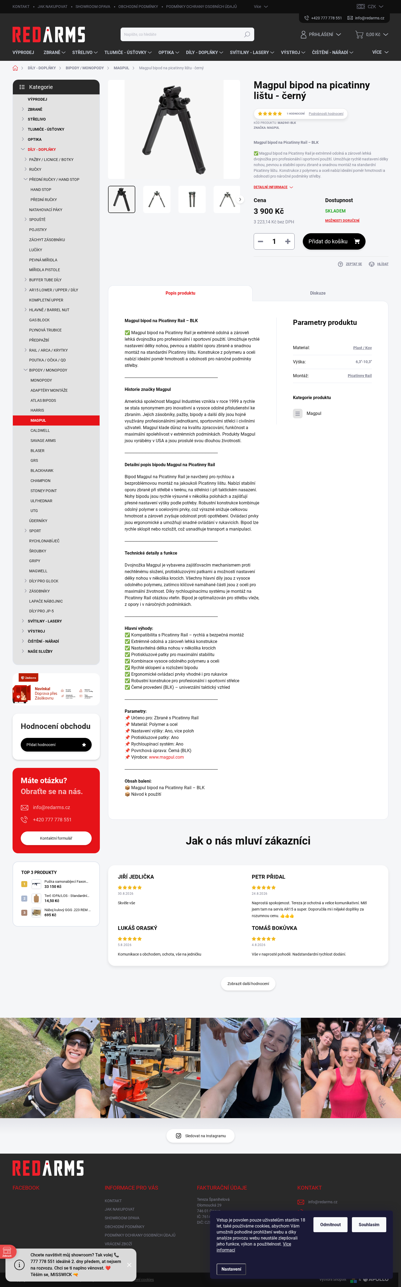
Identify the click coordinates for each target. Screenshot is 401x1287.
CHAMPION (40, 480)
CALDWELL (40, 430)
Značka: (266, 128)
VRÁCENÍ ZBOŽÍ (118, 1244)
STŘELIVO (37, 119)
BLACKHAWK (42, 470)
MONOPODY (41, 380)
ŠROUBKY (37, 551)
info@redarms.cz (51, 807)
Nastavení (231, 1269)
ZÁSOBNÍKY (39, 591)
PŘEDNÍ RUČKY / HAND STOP (54, 179)
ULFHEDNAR (41, 501)
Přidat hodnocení (40, 745)
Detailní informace (271, 187)
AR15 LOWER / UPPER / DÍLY (53, 290)
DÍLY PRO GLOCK (43, 581)
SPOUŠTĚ (37, 219)
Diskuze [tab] (318, 293)
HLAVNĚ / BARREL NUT (49, 310)
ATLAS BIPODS (43, 400)
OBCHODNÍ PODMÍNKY (138, 6)
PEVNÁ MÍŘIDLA (43, 260)
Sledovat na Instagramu (205, 1136)
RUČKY (35, 169)
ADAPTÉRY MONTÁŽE (49, 390)
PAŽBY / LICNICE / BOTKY (51, 159)
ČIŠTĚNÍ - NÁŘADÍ (43, 641)
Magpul (314, 413)
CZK (372, 6)
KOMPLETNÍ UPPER (46, 300)
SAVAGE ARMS (43, 440)
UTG (34, 510)
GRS (34, 460)
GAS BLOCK (39, 320)
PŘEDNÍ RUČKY (44, 199)
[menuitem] (25, 52)
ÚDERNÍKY (38, 521)
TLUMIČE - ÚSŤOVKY (46, 129)
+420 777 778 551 (52, 819)
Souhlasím (369, 1224)
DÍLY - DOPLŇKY (42, 149)
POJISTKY (38, 230)
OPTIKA (34, 139)
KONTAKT (21, 6)
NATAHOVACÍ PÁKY (45, 210)
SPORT (35, 531)
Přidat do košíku (328, 241)
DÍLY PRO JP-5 (41, 611)
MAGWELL (38, 571)
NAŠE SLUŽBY (40, 651)
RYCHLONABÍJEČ (44, 541)
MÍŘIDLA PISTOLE (44, 270)
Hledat (247, 34)
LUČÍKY (35, 250)
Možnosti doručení (342, 221)
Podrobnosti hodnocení (326, 114)
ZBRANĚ (35, 109)
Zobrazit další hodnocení (248, 983)
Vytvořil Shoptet (332, 1279)
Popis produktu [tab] (180, 293)
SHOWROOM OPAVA (93, 6)
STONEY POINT (44, 491)
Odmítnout (330, 1224)
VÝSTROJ (36, 631)
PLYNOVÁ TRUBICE (45, 330)
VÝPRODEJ (37, 99)
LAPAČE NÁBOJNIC (46, 601)
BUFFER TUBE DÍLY (45, 280)
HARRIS (37, 410)
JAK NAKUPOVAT (52, 6)
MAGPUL (38, 420)
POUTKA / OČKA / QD (47, 360)
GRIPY (34, 561)
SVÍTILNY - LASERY (45, 621)
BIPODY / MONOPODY (48, 370)
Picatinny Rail (360, 375)
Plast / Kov (362, 348)
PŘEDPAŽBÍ (39, 340)
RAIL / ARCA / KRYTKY (48, 350)
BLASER (37, 450)
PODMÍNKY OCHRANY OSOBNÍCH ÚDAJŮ (201, 6)
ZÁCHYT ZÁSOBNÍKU (47, 240)
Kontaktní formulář (56, 838)
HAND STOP (41, 189)
